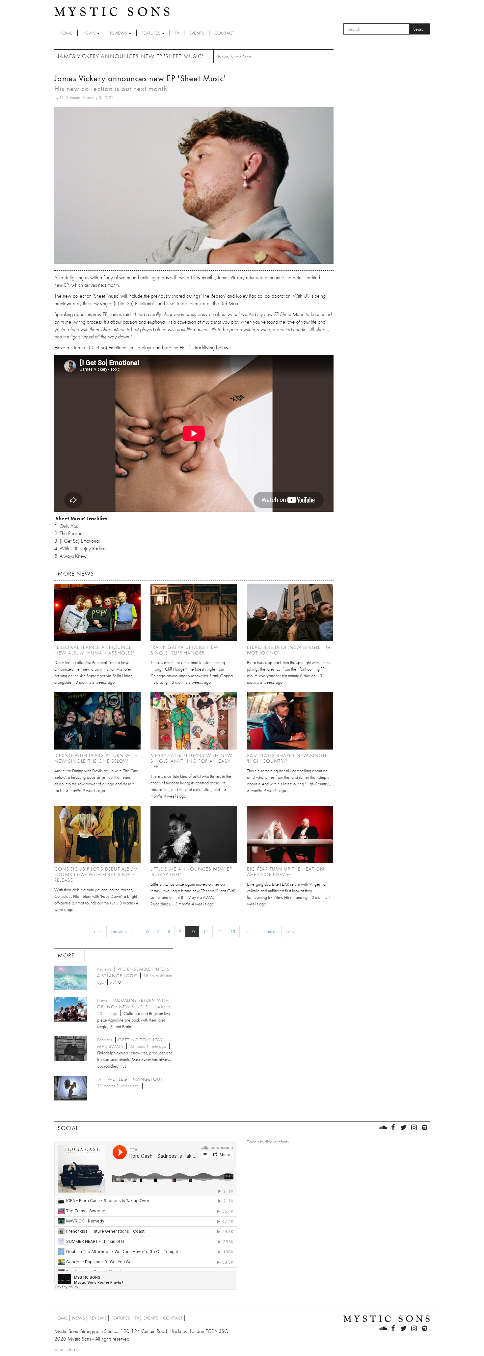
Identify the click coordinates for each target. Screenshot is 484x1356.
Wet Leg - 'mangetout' (136, 1079)
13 (232, 931)
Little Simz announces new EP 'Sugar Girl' (191, 872)
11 (205, 931)
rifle (77, 1349)
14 (246, 931)
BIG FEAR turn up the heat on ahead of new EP (285, 872)
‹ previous (119, 931)
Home (65, 33)
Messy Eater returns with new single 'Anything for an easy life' (191, 761)
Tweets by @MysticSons (268, 1142)
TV (177, 33)
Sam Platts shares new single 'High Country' (287, 758)
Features (151, 33)
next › (272, 931)
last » (289, 931)
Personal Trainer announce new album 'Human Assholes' (94, 650)
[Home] (112, 11)
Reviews (119, 33)
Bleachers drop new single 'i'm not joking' (288, 650)
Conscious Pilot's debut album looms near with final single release (96, 874)
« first (98, 931)
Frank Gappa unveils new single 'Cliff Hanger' (184, 650)
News (89, 33)
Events (196, 33)
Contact (224, 33)
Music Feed (240, 57)
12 (219, 931)
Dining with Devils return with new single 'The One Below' (96, 758)
